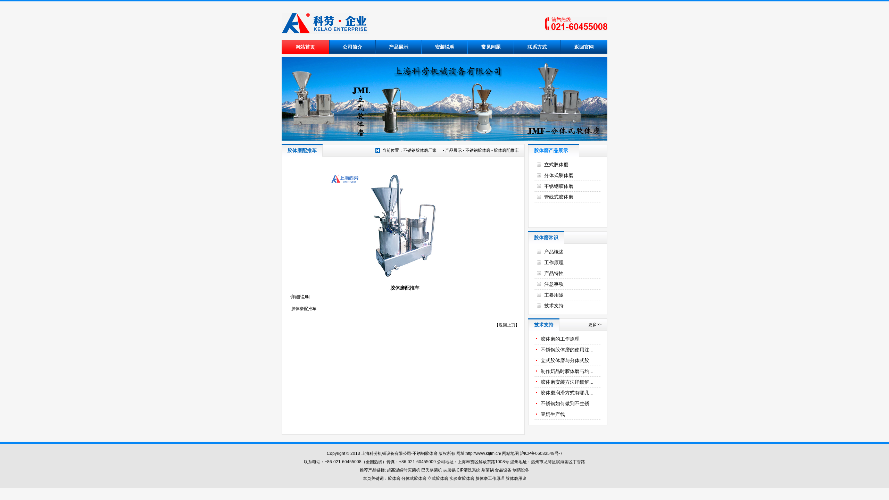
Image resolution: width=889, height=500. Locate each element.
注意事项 (554, 284)
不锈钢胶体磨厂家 (420, 150)
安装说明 (445, 47)
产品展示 (398, 47)
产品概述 (554, 252)
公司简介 (352, 47)
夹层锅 (449, 470)
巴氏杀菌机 (431, 470)
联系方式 (537, 47)
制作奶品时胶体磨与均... (567, 371)
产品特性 (554, 273)
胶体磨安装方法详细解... (567, 382)
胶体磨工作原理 (490, 478)
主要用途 (554, 295)
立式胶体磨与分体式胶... (567, 360)
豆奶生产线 (553, 414)
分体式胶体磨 (558, 175)
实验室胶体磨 (461, 478)
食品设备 (503, 470)
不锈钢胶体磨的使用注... (567, 349)
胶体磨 (394, 478)
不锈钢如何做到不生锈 (565, 403)
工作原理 (554, 262)
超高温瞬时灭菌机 (403, 470)
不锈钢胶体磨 (477, 150)
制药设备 (521, 470)
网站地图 (510, 453)
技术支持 (554, 305)
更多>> (594, 324)
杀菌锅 (487, 470)
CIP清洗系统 (469, 470)
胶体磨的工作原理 (560, 339)
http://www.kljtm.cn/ (483, 453)
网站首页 (305, 47)
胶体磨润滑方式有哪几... (567, 392)
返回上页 (507, 325)
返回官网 (584, 47)
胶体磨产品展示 (551, 150)
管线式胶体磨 (558, 197)
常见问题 (491, 47)
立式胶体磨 (556, 164)
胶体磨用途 (516, 478)
